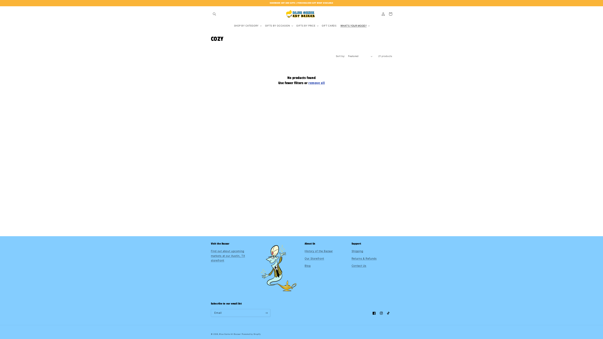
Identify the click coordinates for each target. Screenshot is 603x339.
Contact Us (359, 265)
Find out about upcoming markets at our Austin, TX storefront (228, 256)
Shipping (357, 251)
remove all (316, 83)
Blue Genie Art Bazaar (230, 334)
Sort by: (340, 56)
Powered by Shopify (251, 334)
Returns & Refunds (364, 258)
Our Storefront (314, 258)
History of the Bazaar (319, 251)
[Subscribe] (266, 313)
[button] (214, 14)
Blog (308, 265)
